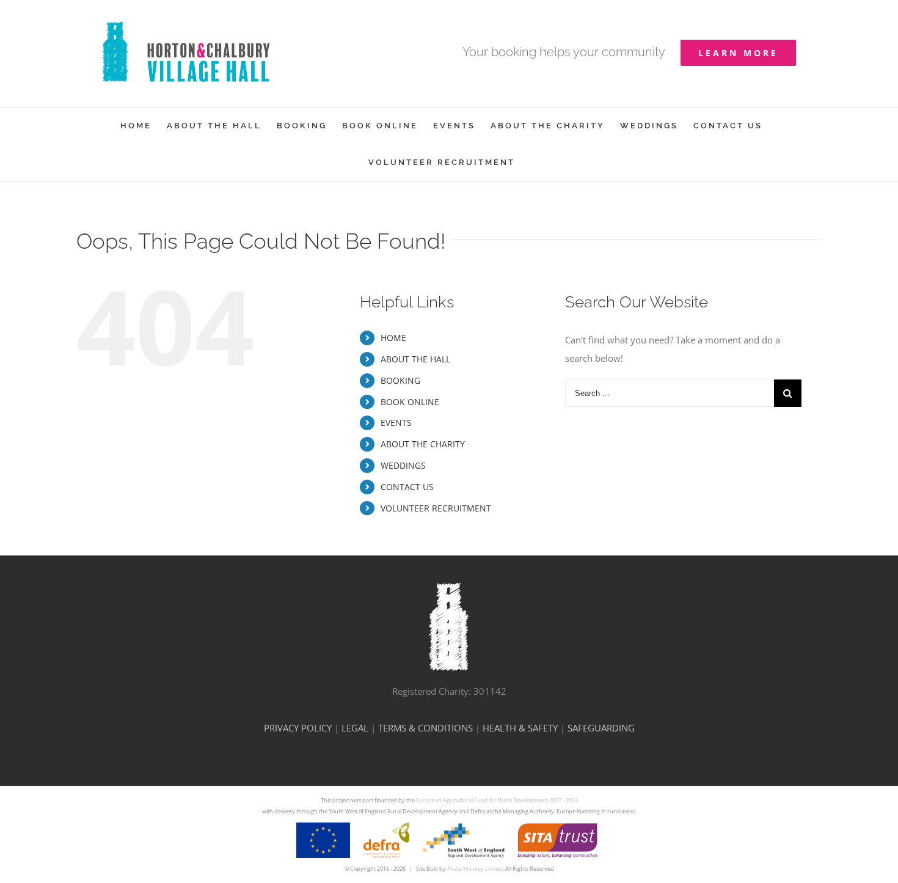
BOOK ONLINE (410, 402)
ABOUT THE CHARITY (423, 444)
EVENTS (396, 422)
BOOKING (400, 380)
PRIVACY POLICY (298, 728)
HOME (393, 337)
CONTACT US (407, 487)
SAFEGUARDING (601, 728)
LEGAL (354, 728)
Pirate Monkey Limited (475, 869)
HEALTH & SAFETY (520, 728)
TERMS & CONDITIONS (425, 728)
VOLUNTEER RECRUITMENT (436, 508)
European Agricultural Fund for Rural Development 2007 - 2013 (497, 800)
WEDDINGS (403, 465)
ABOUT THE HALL (415, 359)
